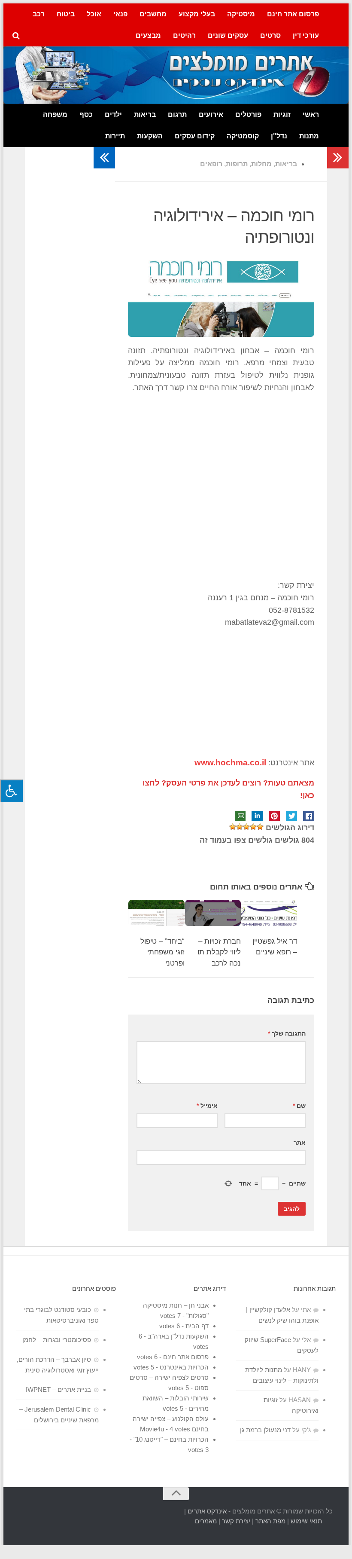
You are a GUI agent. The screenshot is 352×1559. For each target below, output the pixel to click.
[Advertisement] (221, 486)
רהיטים (184, 35)
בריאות (145, 114)
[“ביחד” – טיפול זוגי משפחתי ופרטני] (156, 913)
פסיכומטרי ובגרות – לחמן (56, 1339)
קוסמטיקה (243, 136)
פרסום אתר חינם (293, 14)
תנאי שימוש (306, 1521)
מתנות (309, 136)
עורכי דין (306, 35)
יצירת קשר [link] (236, 1521)
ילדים (113, 114)
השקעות (150, 136)
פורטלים (248, 114)
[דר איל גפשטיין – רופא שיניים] (269, 913)
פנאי (120, 14)
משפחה (55, 114)
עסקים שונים (228, 35)
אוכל (94, 14)
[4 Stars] (239, 826)
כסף (86, 114)
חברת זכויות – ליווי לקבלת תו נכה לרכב (219, 952)
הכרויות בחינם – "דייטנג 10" (171, 1439)
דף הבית (197, 1326)
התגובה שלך (287, 1033)
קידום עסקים (195, 136)
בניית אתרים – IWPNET (58, 1389)
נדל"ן (279, 136)
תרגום (177, 114)
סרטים (270, 35)
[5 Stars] (232, 826)
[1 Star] (260, 826)
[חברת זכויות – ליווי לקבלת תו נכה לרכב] (213, 913)
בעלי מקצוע (197, 14)
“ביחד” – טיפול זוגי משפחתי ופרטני (162, 952)
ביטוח (66, 14)
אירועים (211, 114)
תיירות (115, 136)
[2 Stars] (253, 826)
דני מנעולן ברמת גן (265, 1430)
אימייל (207, 1105)
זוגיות (282, 114)
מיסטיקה (241, 14)
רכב (39, 14)
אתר (300, 1142)
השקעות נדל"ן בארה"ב (178, 1336)
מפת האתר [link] (270, 1521)
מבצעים (148, 35)
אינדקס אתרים (207, 1511)
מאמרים (206, 1521)
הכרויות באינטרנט (184, 1367)
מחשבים (153, 14)
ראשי (311, 114)
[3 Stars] (246, 826)
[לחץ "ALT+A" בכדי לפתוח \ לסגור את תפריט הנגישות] (11, 791)
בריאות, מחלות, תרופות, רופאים (248, 164)
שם (299, 1105)
